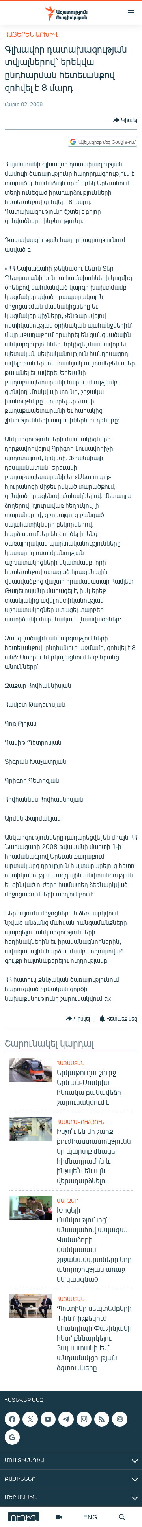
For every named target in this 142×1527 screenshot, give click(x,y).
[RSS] (101, 1419)
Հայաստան (70, 1063)
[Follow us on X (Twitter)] (29, 1419)
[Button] (125, 120)
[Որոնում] (122, 1517)
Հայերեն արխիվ (31, 34)
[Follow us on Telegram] (65, 1419)
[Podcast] (119, 1419)
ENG (90, 1517)
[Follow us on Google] (12, 1436)
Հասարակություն (80, 1122)
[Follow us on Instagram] (84, 1419)
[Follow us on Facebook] (12, 1419)
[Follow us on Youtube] (48, 1419)
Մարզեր (67, 1200)
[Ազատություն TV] (59, 1517)
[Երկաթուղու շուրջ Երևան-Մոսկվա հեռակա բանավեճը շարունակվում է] (30, 1070)
